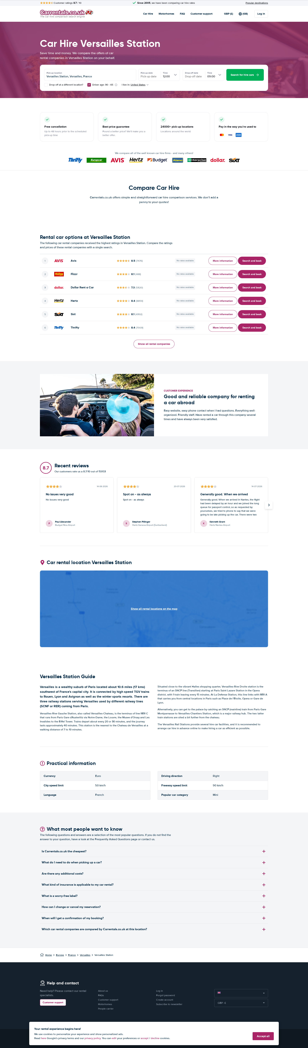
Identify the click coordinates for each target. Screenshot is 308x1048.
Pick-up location (54, 73)
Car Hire (148, 14)
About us (103, 990)
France (72, 955)
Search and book (251, 261)
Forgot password (165, 995)
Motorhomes (166, 14)
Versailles (85, 955)
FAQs (101, 995)
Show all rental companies (154, 344)
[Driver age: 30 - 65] (89, 85)
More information (223, 261)
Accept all (263, 1036)
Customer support (201, 14)
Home (48, 955)
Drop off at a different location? (65, 84)
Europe (60, 955)
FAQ (182, 14)
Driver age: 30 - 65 (102, 84)
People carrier (106, 1008)
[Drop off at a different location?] (46, 85)
